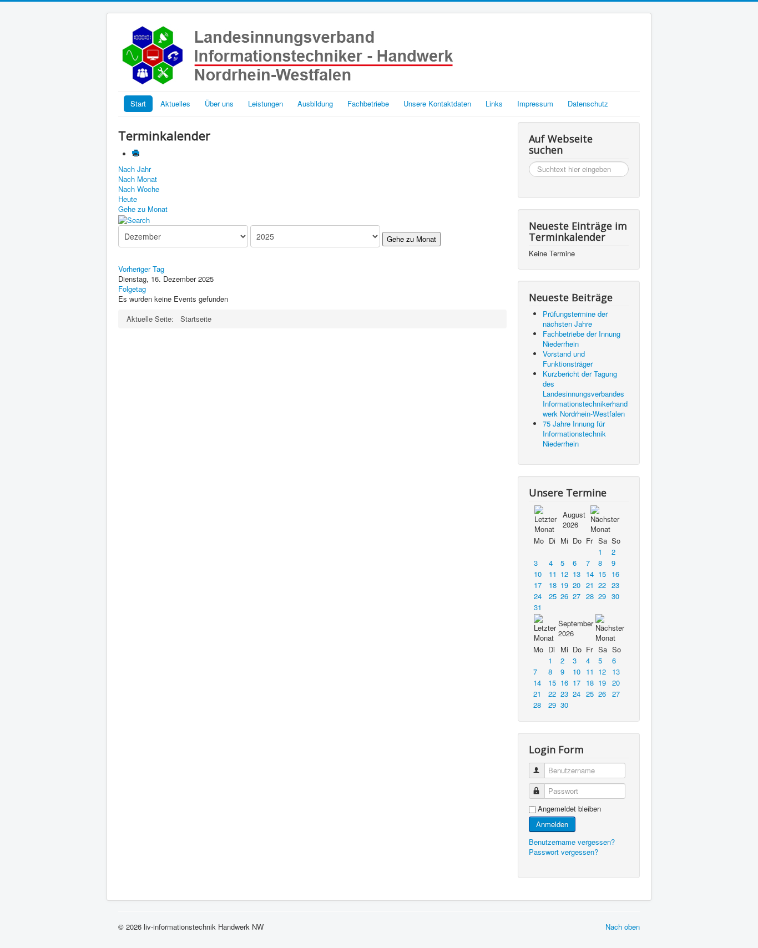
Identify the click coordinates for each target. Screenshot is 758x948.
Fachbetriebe (368, 103)
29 (602, 596)
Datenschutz (588, 103)
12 (564, 574)
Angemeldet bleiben (569, 809)
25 (553, 596)
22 (602, 585)
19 (564, 585)
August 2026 (574, 519)
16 (615, 574)
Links (494, 103)
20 (576, 585)
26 (564, 596)
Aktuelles (175, 103)
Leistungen (265, 103)
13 (576, 574)
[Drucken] (137, 154)
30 (615, 596)
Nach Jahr (134, 169)
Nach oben (622, 926)
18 (553, 585)
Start (138, 103)
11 (553, 574)
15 (602, 574)
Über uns (219, 103)
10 (538, 574)
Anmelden (552, 824)
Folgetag (132, 288)
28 (590, 596)
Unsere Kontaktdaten (437, 103)
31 (538, 607)
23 (615, 585)
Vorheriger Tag (141, 268)
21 (590, 585)
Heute (127, 199)
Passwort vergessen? (563, 851)
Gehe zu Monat (143, 209)
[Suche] (134, 219)
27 (576, 596)
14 (590, 574)
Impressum (535, 103)
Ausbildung (315, 103)
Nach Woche (138, 189)
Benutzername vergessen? (572, 842)
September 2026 (575, 628)
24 (538, 596)
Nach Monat (137, 179)
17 (538, 585)
